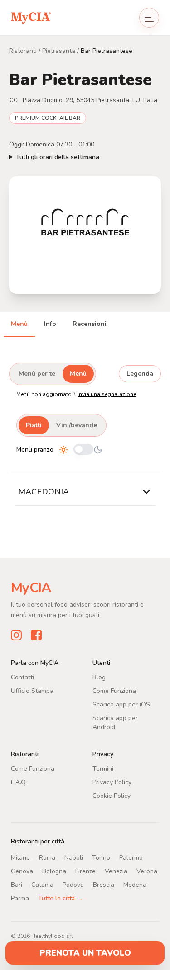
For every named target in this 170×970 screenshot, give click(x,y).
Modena (134, 884)
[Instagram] (16, 635)
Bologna (54, 870)
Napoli (73, 857)
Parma (20, 898)
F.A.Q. (19, 781)
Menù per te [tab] (37, 373)
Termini (102, 768)
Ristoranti (23, 51)
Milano (20, 857)
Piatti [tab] (34, 425)
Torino (101, 857)
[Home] (31, 17)
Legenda (139, 373)
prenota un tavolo (85, 952)
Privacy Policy (111, 781)
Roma (47, 857)
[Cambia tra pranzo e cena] (83, 450)
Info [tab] (50, 324)
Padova (73, 884)
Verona (146, 870)
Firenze (85, 870)
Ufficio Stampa (32, 690)
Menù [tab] (19, 324)
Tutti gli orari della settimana (57, 157)
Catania (42, 884)
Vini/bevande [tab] (76, 425)
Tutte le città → (60, 898)
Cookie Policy (111, 795)
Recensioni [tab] (90, 324)
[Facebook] (36, 635)
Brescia (103, 884)
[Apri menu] (149, 18)
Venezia (116, 870)
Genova (22, 870)
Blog (99, 677)
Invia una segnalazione (107, 394)
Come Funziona (114, 690)
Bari (16, 884)
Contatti (22, 677)
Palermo (131, 857)
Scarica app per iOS (121, 704)
